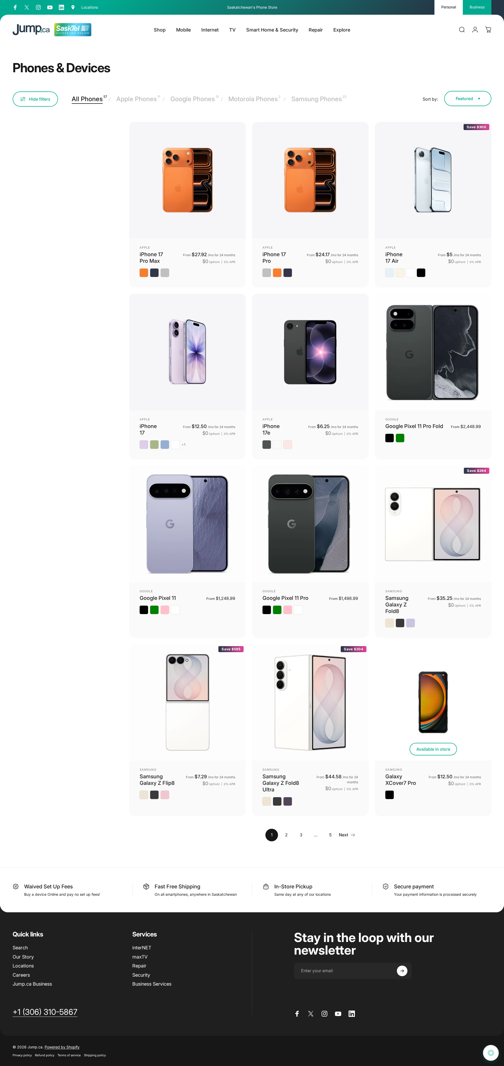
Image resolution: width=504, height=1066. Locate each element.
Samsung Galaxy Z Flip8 (157, 779)
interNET (141, 947)
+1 (184, 444)
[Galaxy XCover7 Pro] (433, 702)
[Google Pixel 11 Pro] (310, 524)
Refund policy (44, 1055)
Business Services (151, 984)
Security (141, 975)
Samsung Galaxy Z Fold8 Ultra (280, 783)
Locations (23, 966)
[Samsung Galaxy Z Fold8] (433, 524)
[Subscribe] (402, 971)
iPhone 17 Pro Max (151, 257)
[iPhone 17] (187, 352)
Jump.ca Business (32, 984)
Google (392, 419)
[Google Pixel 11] (187, 524)
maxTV (140, 957)
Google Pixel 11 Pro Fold (414, 426)
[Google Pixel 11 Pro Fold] (433, 352)
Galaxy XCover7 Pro (400, 779)
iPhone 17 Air (393, 257)
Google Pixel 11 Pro (285, 598)
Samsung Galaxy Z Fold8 (396, 604)
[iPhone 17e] (310, 352)
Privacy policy (22, 1055)
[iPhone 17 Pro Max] (187, 180)
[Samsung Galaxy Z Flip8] (187, 702)
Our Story (23, 957)
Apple (145, 247)
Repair (139, 966)
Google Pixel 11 (158, 598)
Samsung (393, 591)
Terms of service (69, 1055)
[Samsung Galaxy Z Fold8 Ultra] (310, 702)
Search (20, 947)
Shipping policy (95, 1055)
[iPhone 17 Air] (433, 180)
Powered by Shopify (62, 1047)
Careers (21, 975)
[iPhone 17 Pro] (310, 180)
